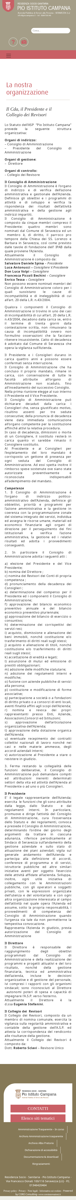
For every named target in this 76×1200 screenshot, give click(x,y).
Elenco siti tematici (38, 1118)
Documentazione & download (41, 1157)
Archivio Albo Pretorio (41, 1143)
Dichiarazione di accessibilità (41, 1150)
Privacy (22, 1191)
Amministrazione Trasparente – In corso (41, 1129)
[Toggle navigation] (8, 55)
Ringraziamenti (41, 1164)
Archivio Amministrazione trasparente (41, 1136)
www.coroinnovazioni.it (49, 1194)
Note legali (33, 1191)
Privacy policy (10, 1191)
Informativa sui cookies (50, 1191)
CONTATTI (38, 1108)
